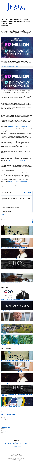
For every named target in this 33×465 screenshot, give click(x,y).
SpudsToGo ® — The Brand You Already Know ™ (10, 66)
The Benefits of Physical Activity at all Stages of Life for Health (11, 322)
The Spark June (3, 333)
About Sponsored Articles (17, 442)
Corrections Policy (15, 443)
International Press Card (5, 431)
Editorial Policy (27, 443)
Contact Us (9, 443)
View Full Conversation (27, 192)
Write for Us (20, 446)
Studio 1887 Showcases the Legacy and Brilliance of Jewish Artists (12, 344)
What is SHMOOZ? (14, 446)
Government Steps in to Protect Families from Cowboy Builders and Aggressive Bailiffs (15, 360)
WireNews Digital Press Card (5, 427)
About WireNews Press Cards (26, 442)
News (7, 17)
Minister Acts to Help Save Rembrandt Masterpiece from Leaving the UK (13, 258)
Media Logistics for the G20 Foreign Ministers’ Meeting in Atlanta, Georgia (13, 299)
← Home (2, 214)
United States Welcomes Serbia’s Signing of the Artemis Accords (11, 310)
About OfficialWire (9, 442)
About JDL (3, 442)
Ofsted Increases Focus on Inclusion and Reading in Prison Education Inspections (14, 247)
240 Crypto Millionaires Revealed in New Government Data (10, 406)
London (10, 17)
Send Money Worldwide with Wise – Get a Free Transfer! (17, 126)
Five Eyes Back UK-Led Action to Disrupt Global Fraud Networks (11, 282)
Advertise (5, 443)
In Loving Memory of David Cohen (6, 418)
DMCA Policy (21, 443)
